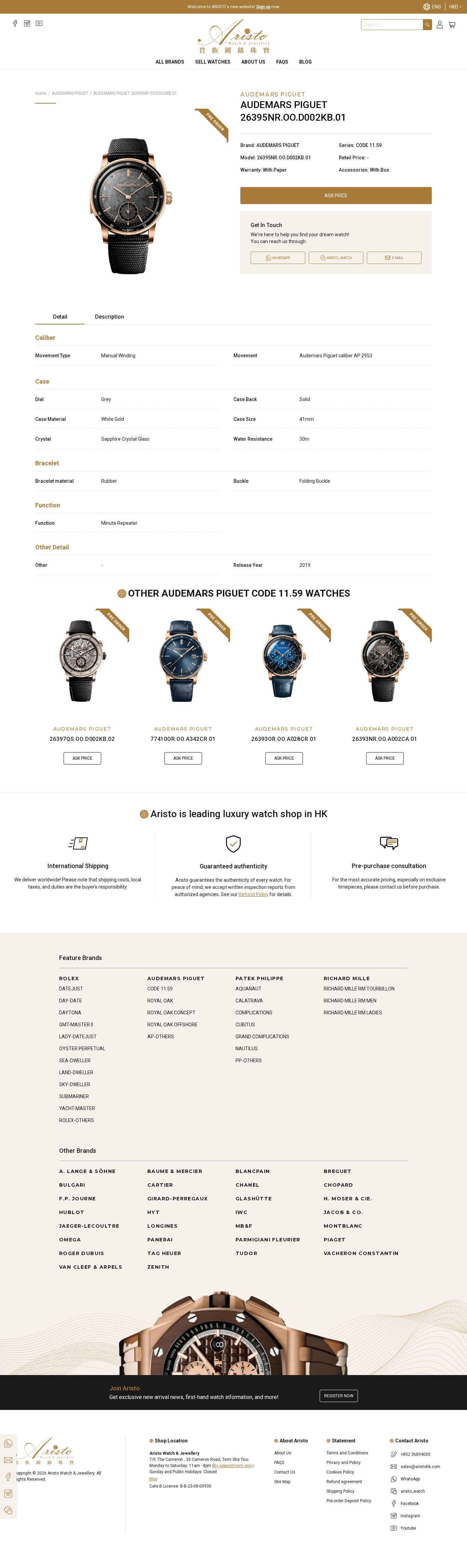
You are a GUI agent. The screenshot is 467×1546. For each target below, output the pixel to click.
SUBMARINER (74, 1096)
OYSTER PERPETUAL (82, 1048)
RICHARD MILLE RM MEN (350, 1000)
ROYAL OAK (160, 1000)
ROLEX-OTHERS (76, 1120)
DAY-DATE (70, 1000)
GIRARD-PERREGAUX (177, 1199)
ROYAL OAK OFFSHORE (172, 1024)
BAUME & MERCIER (174, 1171)
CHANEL (247, 1185)
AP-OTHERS (160, 1036)
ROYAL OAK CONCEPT (171, 1012)
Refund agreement (344, 1481)
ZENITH (158, 1267)
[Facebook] (15, 23)
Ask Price (336, 195)
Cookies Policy (340, 1472)
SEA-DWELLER (75, 1060)
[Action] (8, 1510)
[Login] (440, 25)
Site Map (282, 1481)
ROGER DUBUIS (82, 1253)
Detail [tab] (60, 317)
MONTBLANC (343, 1226)
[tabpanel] (233, 453)
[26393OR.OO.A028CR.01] (284, 661)
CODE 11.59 (160, 988)
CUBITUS (245, 1024)
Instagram (410, 1516)
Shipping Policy (340, 1491)
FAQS (282, 62)
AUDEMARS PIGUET (70, 93)
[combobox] (392, 24)
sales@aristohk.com (420, 1466)
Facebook (410, 1503)
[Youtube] (39, 23)
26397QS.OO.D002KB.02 (82, 739)
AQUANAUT (249, 988)
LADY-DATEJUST (78, 1036)
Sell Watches (212, 62)
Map (153, 1479)
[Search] (427, 24)
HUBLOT (71, 1212)
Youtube (408, 1528)
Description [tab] (109, 317)
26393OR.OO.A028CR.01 (284, 739)
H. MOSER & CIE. (348, 1199)
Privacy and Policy (343, 1462)
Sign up (263, 6)
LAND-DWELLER (76, 1072)
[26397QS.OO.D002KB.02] (82, 661)
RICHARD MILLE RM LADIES (353, 1012)
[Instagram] (27, 23)
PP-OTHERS (249, 1060)
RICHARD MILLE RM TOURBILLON (359, 988)
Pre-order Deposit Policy (348, 1500)
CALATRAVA (249, 1000)
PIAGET (335, 1240)
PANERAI (160, 1240)
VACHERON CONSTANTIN (361, 1253)
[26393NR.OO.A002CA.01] (385, 661)
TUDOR (246, 1253)
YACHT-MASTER (77, 1108)
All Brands (170, 62)
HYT (153, 1212)
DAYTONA (70, 1012)
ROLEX (69, 978)
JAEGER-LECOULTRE (89, 1226)
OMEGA (70, 1240)
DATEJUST (71, 988)
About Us (253, 62)
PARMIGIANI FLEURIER (268, 1240)
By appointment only (233, 1465)
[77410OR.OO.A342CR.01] (183, 661)
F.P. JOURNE (77, 1199)
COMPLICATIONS (254, 1012)
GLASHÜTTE (254, 1199)
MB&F (244, 1226)
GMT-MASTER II (76, 1024)
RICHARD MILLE (347, 978)
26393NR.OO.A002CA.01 (384, 739)
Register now (338, 1396)
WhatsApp (410, 1479)
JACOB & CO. (343, 1212)
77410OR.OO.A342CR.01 (183, 739)
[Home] (234, 36)
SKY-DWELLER (74, 1084)
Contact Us (284, 1472)
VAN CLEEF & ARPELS (90, 1267)
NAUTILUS (247, 1048)
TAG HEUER (164, 1253)
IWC (242, 1212)
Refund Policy (253, 894)
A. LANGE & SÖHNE (87, 1171)
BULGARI (72, 1185)
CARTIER (160, 1185)
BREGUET (338, 1171)
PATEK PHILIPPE (260, 978)
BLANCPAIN (253, 1171)
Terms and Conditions (347, 1453)
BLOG (305, 62)
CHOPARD (338, 1185)
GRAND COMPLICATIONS (262, 1036)
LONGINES (162, 1226)
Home (40, 93)
